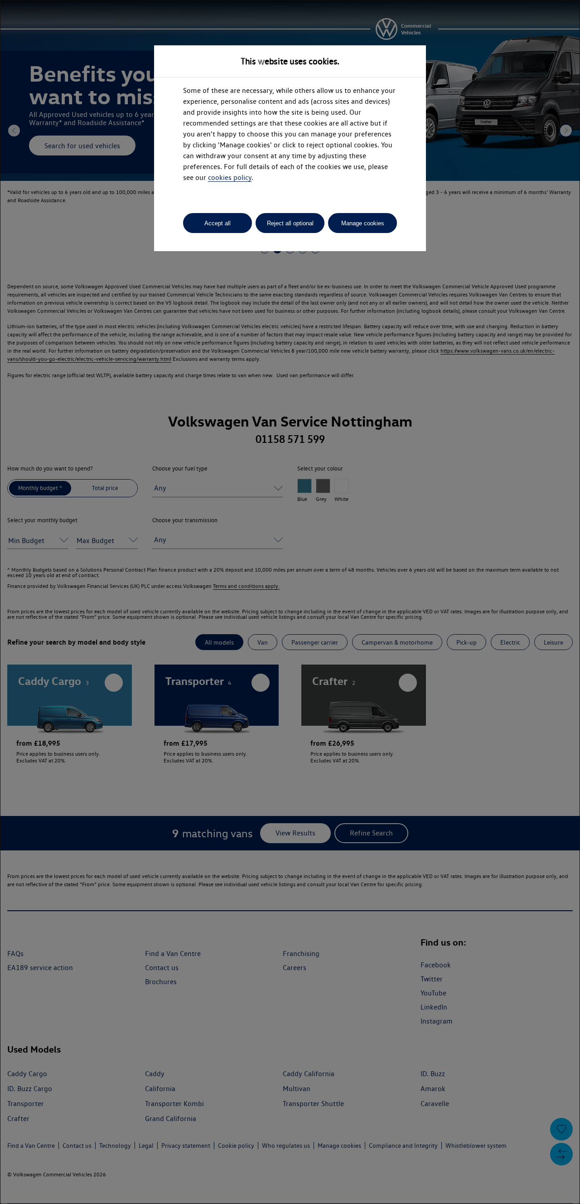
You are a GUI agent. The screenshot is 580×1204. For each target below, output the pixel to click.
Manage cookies (362, 223)
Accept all (217, 223)
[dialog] (290, 602)
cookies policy (229, 177)
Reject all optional (290, 223)
